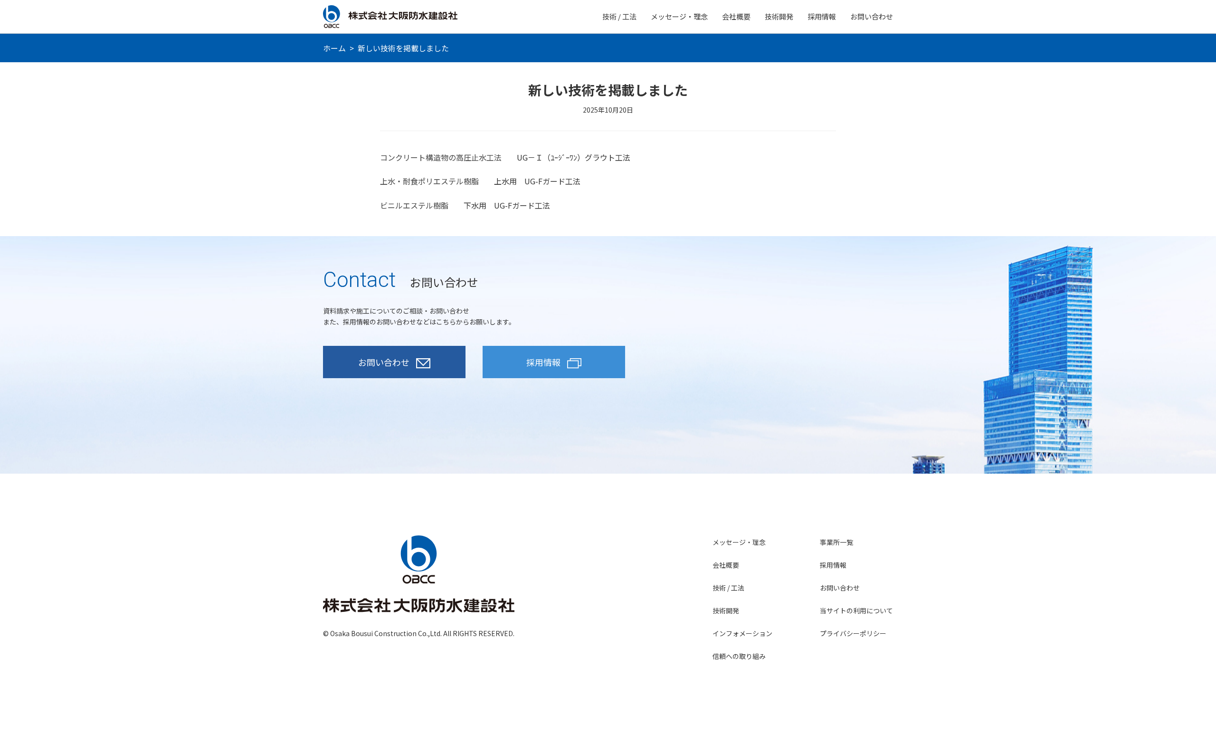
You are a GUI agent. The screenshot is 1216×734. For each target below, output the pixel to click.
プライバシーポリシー (853, 633)
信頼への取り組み (739, 656)
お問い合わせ (871, 16)
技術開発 (779, 16)
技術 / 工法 (619, 16)
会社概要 (736, 16)
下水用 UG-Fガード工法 (507, 205)
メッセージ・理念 (679, 16)
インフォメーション (742, 633)
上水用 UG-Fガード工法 (537, 181)
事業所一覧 (836, 542)
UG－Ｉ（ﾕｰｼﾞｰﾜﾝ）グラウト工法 (573, 157)
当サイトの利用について (856, 610)
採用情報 (822, 16)
